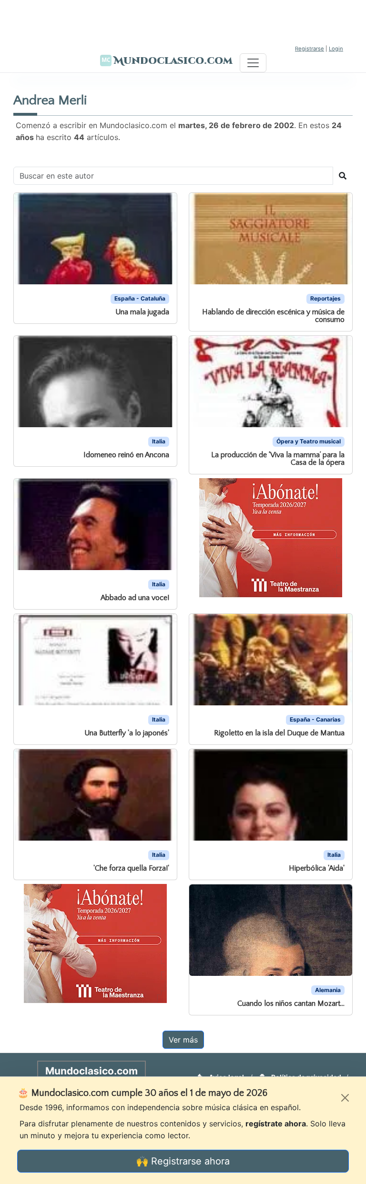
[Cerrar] (345, 1098)
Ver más (183, 1039)
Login (336, 48)
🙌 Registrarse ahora (183, 1161)
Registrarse (309, 48)
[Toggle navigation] (253, 62)
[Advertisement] (183, 21)
